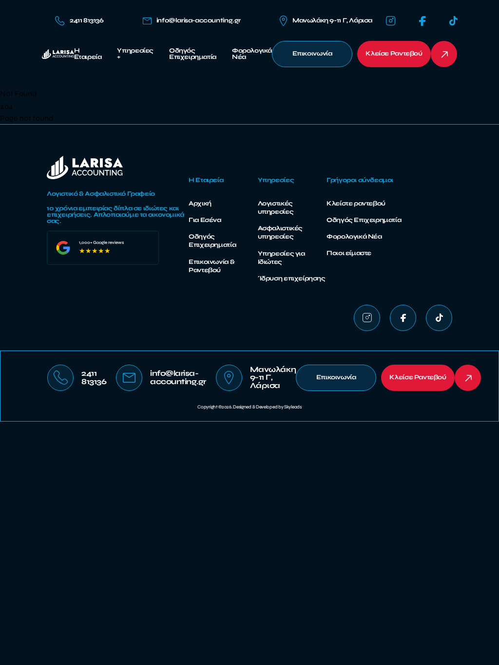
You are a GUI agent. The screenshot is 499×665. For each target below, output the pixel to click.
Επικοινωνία (312, 53)
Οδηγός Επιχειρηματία (192, 54)
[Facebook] (422, 21)
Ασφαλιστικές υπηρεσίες (280, 232)
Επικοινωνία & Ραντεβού (211, 266)
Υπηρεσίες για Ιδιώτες (281, 258)
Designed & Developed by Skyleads (267, 407)
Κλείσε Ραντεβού (393, 53)
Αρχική (200, 203)
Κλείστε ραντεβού (355, 203)
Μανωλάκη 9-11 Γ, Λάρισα (332, 20)
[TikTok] (453, 21)
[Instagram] (391, 21)
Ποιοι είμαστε (348, 253)
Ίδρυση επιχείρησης (292, 278)
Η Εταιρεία (88, 54)
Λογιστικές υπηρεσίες (276, 208)
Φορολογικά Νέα (252, 54)
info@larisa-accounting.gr (198, 21)
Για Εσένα (205, 220)
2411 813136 (87, 20)
